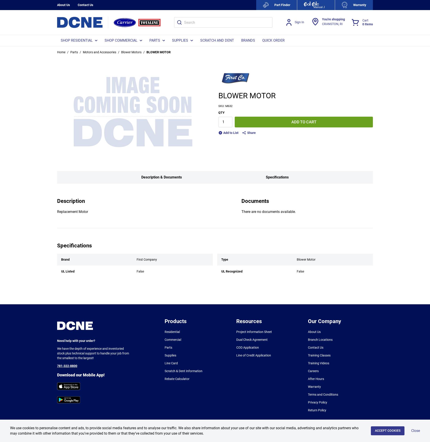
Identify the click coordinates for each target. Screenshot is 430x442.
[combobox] (223, 22)
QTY (221, 112)
